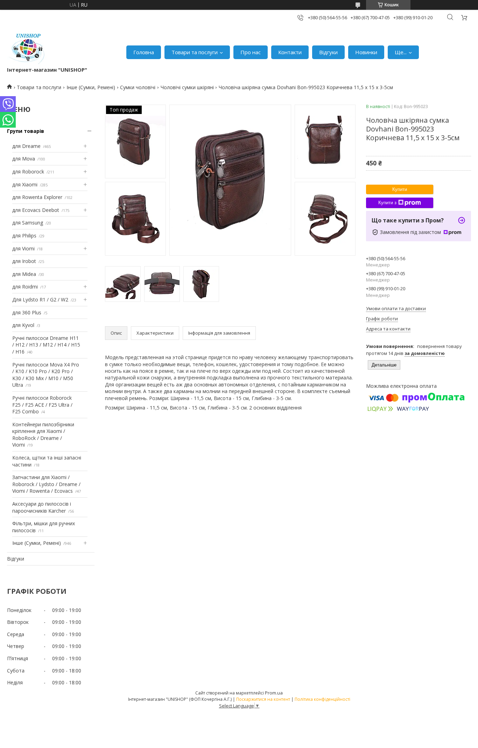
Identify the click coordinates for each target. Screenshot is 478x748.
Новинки (366, 52)
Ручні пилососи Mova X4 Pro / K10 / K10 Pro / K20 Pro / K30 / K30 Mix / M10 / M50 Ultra (45, 375)
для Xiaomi (24, 184)
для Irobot (24, 261)
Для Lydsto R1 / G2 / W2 (40, 299)
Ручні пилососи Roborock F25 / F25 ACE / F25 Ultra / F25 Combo (42, 404)
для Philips (24, 235)
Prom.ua (274, 693)
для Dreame (26, 146)
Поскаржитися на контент (263, 699)
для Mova (23, 158)
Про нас (250, 52)
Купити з (387, 202)
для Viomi (23, 248)
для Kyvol (23, 325)
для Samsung (27, 222)
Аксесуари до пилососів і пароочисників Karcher (41, 507)
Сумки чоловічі (137, 87)
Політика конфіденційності (322, 699)
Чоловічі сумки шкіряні (187, 87)
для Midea (24, 274)
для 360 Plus (26, 312)
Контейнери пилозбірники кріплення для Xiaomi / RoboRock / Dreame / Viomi (43, 434)
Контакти (290, 52)
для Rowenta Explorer (37, 197)
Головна (143, 52)
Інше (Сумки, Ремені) (90, 87)
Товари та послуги (194, 52)
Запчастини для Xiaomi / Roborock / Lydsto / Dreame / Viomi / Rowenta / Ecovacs (46, 484)
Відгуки (328, 52)
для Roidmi (25, 286)
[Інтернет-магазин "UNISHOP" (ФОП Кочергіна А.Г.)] (27, 48)
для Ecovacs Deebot (35, 210)
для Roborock (28, 171)
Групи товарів (25, 131)
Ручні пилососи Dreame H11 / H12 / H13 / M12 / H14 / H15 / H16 (46, 345)
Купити (399, 189)
